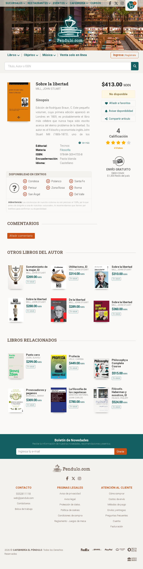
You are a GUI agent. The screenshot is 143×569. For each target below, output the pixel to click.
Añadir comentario (21, 235)
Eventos (59, 3)
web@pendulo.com (24, 498)
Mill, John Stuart (48, 88)
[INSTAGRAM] (122, 3)
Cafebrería (78, 3)
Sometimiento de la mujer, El (36, 268)
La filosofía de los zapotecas (78, 391)
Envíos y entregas (116, 510)
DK (113, 369)
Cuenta (116, 521)
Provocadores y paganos (36, 392)
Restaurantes (38, 3)
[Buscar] (135, 66)
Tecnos (64, 145)
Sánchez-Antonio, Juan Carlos (78, 396)
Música (47, 55)
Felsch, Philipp (120, 398)
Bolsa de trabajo (23, 509)
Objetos (30, 55)
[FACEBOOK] (110, 3)
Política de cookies (70, 510)
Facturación (116, 526)
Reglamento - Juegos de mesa (70, 521)
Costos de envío (117, 499)
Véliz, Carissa (76, 359)
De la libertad (77, 299)
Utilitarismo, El (78, 266)
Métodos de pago (117, 504)
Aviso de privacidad (70, 493)
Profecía (74, 356)
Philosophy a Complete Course (120, 363)
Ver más (85, 143)
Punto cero (33, 354)
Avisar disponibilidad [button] (120, 110)
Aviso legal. (70, 499)
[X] (116, 3)
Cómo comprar (117, 493)
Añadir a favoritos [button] (119, 103)
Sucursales (14, 3)
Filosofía (65, 150)
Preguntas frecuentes (116, 515)
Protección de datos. (70, 504)
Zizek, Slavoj (33, 358)
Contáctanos (15, 9)
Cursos (95, 3)
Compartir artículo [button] (119, 118)
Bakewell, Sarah (35, 396)
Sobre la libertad (122, 266)
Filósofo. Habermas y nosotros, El (119, 392)
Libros (12, 55)
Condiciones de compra (70, 515)
